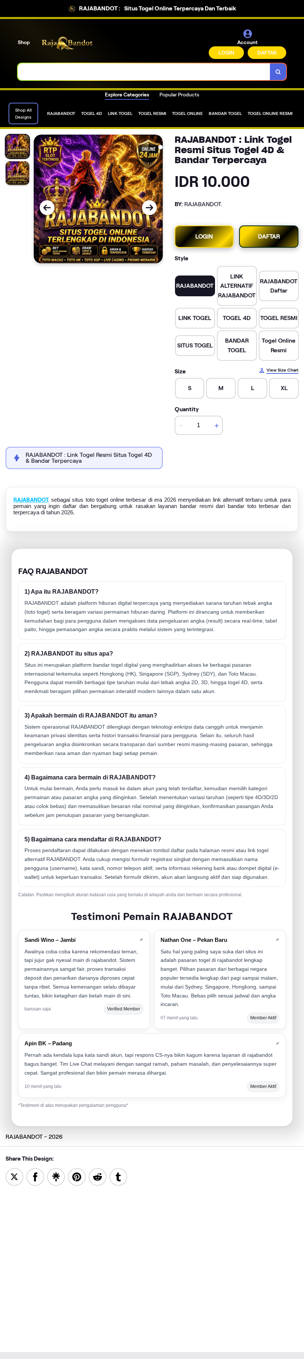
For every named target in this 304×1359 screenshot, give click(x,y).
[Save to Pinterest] (77, 1176)
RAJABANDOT (31, 500)
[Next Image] (149, 207)
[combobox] (144, 71)
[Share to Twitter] (14, 1176)
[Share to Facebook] (35, 1176)
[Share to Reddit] (97, 1176)
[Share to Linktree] (56, 1176)
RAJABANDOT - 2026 (34, 1137)
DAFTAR (267, 53)
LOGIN (226, 53)
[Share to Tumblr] (118, 1176)
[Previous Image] (47, 207)
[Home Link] (68, 43)
